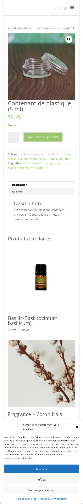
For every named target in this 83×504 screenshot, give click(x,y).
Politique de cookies (25, 498)
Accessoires (31, 154)
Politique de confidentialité (52, 498)
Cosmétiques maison (53, 163)
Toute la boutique (28, 28)
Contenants (48, 154)
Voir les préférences (41, 490)
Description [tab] (19, 185)
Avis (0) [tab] (17, 191)
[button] (77, 427)
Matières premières (33, 159)
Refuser (41, 479)
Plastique (41, 168)
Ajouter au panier (43, 137)
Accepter (41, 469)
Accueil (12, 28)
